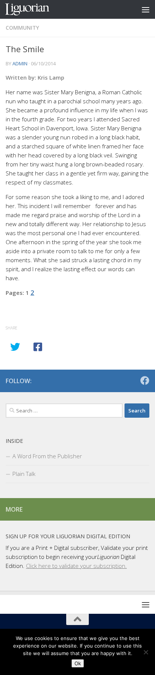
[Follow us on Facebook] (144, 380)
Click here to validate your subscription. (76, 565)
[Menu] (145, 9)
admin (19, 63)
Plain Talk (23, 473)
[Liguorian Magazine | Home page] (34, 9)
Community (22, 27)
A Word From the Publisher (47, 456)
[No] (145, 652)
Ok (77, 663)
